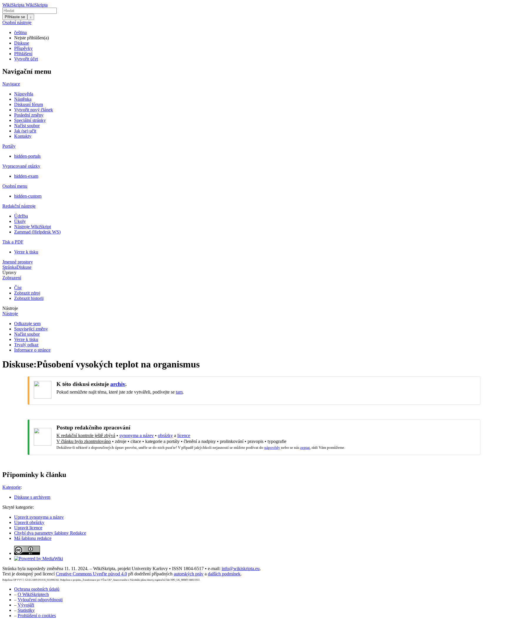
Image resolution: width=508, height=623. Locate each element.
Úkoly (20, 221)
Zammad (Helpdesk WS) (37, 231)
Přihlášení (23, 53)
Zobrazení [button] (11, 277)
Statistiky (26, 610)
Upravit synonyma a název (39, 517)
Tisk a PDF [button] (13, 241)
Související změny (31, 328)
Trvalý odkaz (26, 344)
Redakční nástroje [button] (19, 206)
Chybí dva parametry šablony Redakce (50, 532)
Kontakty (22, 136)
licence (183, 435)
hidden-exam (26, 176)
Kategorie (11, 487)
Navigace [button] (11, 83)
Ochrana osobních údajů (36, 589)
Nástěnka (22, 99)
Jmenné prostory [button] (17, 261)
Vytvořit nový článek (33, 109)
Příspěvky (23, 48)
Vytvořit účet (26, 58)
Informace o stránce (32, 349)
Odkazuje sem (27, 323)
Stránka (9, 267)
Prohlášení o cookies (37, 615)
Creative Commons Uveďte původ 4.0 (91, 573)
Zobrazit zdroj (27, 292)
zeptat (305, 447)
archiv (117, 384)
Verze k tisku (26, 251)
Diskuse (21, 43)
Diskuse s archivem (32, 497)
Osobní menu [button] (14, 186)
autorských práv (188, 573)
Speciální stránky (30, 120)
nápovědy (272, 447)
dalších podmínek (224, 573)
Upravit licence (28, 527)
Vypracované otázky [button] (21, 166)
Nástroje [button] (10, 308)
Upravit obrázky (29, 522)
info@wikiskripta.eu (241, 568)
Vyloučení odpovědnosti (40, 599)
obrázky (165, 435)
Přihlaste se (15, 17)
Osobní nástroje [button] (16, 22)
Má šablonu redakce (32, 538)
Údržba (21, 216)
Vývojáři (26, 604)
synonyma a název (136, 435)
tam (179, 391)
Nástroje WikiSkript (32, 226)
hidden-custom (27, 196)
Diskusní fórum (28, 104)
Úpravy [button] (9, 272)
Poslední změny (29, 114)
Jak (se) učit (25, 130)
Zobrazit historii (29, 298)
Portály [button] (9, 146)
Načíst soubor (27, 125)
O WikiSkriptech (33, 594)
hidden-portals (27, 156)
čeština (20, 32)
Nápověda (23, 93)
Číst (17, 287)
